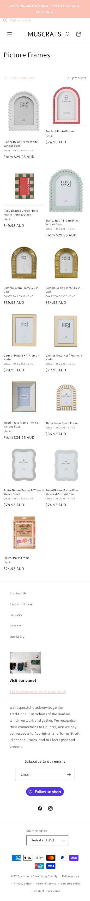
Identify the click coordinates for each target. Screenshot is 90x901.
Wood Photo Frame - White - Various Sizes (22, 424)
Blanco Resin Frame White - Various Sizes (22, 143)
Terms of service (46, 883)
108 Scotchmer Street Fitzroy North (38, 691)
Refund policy (70, 876)
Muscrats (26, 876)
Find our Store (21, 604)
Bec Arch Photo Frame (60, 131)
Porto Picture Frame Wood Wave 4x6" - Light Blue (63, 492)
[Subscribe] (69, 774)
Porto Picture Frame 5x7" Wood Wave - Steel (24, 492)
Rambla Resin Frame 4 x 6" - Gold (64, 289)
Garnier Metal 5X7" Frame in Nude (22, 357)
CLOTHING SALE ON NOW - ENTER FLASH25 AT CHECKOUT (45, 9)
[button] (9, 34)
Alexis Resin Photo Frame (62, 423)
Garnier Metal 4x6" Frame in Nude (64, 357)
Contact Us (18, 593)
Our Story (17, 636)
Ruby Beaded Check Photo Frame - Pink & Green (21, 212)
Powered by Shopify (45, 876)
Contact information (47, 891)
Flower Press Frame (17, 558)
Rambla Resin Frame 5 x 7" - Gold (22, 289)
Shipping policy (71, 883)
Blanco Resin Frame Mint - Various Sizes (63, 222)
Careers (15, 626)
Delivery (16, 615)
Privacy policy (23, 883)
